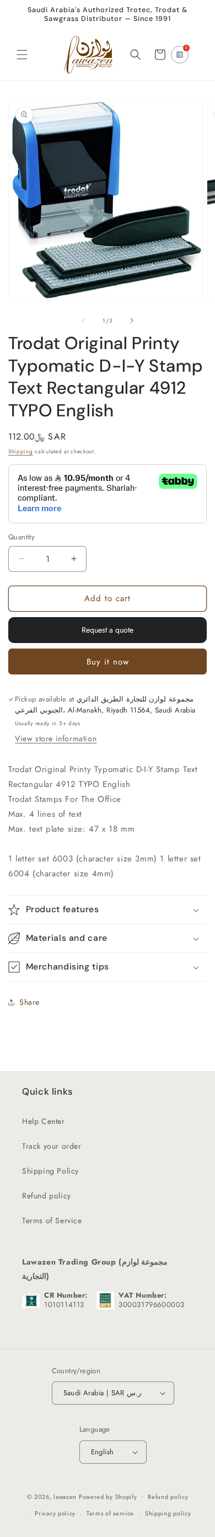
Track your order (52, 1146)
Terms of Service (52, 1220)
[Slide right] (132, 320)
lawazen (66, 1496)
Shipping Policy (50, 1170)
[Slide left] (83, 320)
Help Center (43, 1121)
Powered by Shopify (108, 1496)
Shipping (20, 451)
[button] (22, 54)
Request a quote (107, 629)
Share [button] (29, 1002)
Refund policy (46, 1195)
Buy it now (108, 662)
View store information (55, 738)
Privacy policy (55, 1513)
